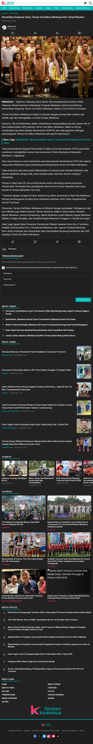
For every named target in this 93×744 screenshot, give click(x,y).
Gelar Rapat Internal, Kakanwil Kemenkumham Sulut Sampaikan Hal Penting (39, 330)
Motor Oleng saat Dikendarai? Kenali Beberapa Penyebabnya (41, 480)
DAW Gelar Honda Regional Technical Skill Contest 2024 (68, 479)
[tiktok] (58, 736)
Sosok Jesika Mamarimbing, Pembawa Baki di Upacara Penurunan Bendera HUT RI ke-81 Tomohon (46, 670)
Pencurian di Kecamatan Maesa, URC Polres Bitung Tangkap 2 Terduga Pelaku (36, 370)
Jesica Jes (11, 26)
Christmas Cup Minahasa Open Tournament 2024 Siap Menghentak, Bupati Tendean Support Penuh (47, 312)
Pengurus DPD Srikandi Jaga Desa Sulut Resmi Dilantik (31, 661)
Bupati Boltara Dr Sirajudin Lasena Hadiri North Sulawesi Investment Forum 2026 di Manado (47, 637)
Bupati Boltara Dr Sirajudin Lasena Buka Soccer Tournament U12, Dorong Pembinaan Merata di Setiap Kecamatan (67, 524)
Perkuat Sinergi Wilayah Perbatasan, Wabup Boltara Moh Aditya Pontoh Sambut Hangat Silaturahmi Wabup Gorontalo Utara (37, 442)
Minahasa (12, 249)
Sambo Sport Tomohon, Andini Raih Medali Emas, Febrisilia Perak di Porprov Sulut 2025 (68, 597)
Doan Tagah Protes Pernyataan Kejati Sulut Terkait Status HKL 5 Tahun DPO (35, 424)
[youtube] (53, 736)
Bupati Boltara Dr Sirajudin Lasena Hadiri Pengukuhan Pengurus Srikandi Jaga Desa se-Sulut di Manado (48, 645)
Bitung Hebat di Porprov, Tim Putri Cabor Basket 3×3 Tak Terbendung (22, 560)
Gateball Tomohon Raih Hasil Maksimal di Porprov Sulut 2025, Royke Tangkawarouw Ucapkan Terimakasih (68, 561)
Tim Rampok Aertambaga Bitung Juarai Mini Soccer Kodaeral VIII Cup (20, 523)
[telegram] (44, 736)
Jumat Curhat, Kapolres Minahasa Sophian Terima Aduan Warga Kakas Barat (40, 335)
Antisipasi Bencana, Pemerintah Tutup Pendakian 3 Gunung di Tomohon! (34, 352)
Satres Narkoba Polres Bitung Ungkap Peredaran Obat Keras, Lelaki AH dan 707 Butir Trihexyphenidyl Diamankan (37, 388)
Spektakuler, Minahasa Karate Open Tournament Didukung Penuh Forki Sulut (40, 319)
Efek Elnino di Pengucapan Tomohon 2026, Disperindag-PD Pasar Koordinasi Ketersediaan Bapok (49, 612)
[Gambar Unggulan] (46, 67)
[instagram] (49, 736)
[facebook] (35, 736)
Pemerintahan (14, 13)
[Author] (4, 27)
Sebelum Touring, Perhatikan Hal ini (14, 479)
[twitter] (39, 736)
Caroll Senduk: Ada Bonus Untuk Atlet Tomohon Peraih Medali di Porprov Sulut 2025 (22, 597)
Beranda (4, 13)
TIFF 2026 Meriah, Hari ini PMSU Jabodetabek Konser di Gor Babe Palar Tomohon (43, 620)
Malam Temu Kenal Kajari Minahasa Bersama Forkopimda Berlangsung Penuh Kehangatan (46, 325)
